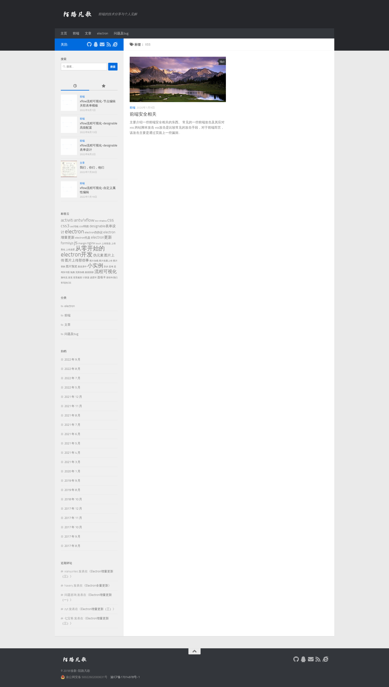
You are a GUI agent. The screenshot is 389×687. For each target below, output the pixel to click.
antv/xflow (84, 220)
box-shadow (101, 221)
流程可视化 (105, 271)
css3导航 (74, 226)
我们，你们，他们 (92, 167)
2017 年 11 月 (73, 518)
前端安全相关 (143, 114)
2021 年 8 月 (72, 415)
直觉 (70, 277)
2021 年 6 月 (72, 434)
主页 (64, 33)
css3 (65, 225)
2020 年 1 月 (72, 471)
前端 (76, 33)
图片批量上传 (105, 260)
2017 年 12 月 (73, 508)
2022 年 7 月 (72, 378)
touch (98, 243)
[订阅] (108, 44)
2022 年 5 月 (72, 387)
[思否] (115, 44)
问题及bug (121, 33)
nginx (91, 243)
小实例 (95, 265)
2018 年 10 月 (73, 499)
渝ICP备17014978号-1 (125, 677)
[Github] (89, 44)
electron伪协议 (94, 232)
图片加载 (94, 260)
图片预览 (71, 266)
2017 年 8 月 (72, 546)
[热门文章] (103, 86)
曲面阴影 (89, 272)
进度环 (93, 277)
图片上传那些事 (77, 260)
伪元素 (98, 255)
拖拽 (72, 272)
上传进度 (70, 249)
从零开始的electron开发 (83, 251)
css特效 (84, 226)
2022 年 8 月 (72, 369)
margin (82, 243)
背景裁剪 (77, 277)
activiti (67, 220)
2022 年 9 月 (72, 359)
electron (102, 33)
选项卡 (101, 277)
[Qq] (95, 44)
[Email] (102, 44)
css (110, 220)
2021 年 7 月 (72, 425)
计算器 (86, 277)
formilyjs (67, 243)
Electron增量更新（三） (97, 609)
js (76, 242)
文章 (88, 33)
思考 (111, 266)
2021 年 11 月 (73, 406)
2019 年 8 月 (72, 490)
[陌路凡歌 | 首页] (77, 14)
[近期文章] (75, 86)
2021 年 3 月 (72, 462)
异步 (106, 266)
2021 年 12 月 (73, 397)
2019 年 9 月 (72, 480)
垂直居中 (82, 266)
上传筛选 (106, 243)
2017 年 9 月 (72, 536)
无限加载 (79, 272)
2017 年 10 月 (73, 527)
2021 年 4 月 (72, 452)
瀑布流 (64, 277)
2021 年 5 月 (72, 443)
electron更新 (101, 237)
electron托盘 (82, 237)
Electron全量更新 (97, 585)
